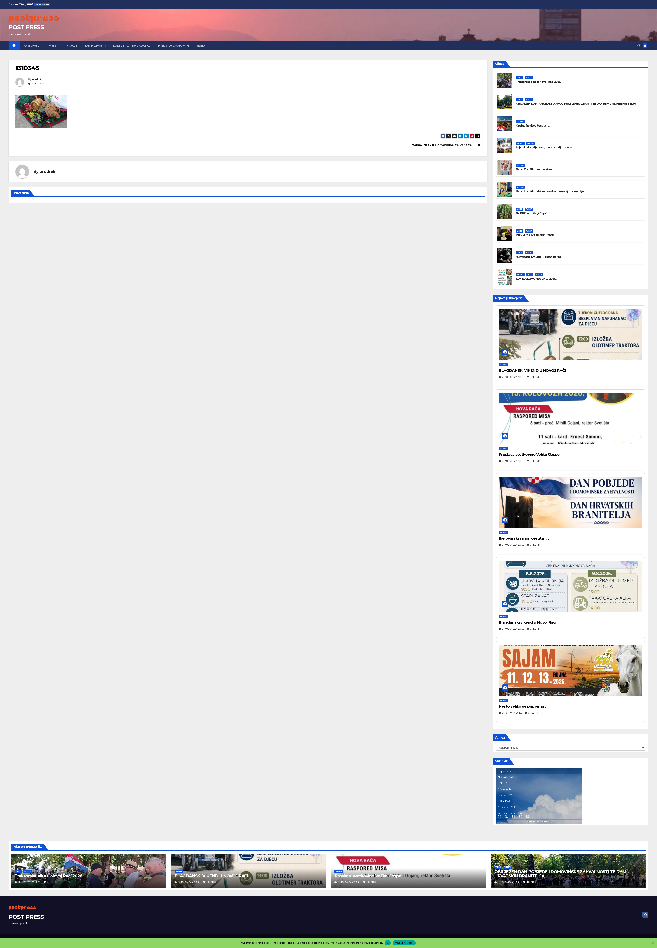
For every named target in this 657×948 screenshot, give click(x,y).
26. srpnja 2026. (512, 713)
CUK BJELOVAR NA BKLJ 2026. (536, 278)
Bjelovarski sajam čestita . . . (524, 538)
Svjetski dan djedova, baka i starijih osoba (544, 147)
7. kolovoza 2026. (513, 377)
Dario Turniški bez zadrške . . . (536, 169)
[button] (638, 45)
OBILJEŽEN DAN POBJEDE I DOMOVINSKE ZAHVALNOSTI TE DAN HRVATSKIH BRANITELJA (576, 103)
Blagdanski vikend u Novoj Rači (527, 622)
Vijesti (54, 45)
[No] (652, 943)
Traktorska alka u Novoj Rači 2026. (538, 81)
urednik (36, 79)
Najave (72, 45)
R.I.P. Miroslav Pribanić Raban (535, 235)
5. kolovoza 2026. (513, 545)
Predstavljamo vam (173, 45)
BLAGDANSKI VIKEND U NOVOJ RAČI (532, 370)
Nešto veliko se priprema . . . (524, 706)
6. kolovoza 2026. (513, 461)
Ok (387, 942)
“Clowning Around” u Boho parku (538, 257)
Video (200, 45)
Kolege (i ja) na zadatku (132, 45)
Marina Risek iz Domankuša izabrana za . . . (444, 145)
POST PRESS (26, 27)
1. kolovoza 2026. (513, 629)
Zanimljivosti (95, 45)
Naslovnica (32, 45)
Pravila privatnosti (404, 942)
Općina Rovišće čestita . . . (533, 125)
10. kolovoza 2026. (30, 882)
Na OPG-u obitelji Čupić (531, 213)
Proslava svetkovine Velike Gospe (529, 454)
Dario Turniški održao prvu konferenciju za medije (550, 191)
